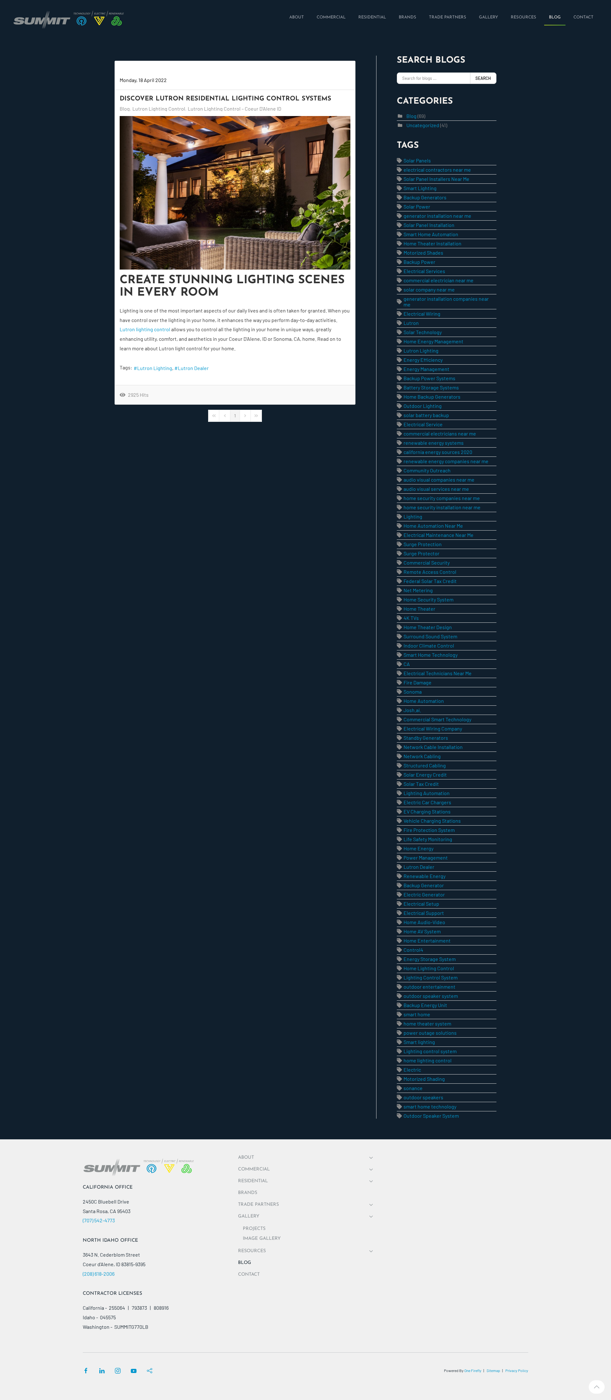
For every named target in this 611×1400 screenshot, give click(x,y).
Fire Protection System (429, 830)
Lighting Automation (427, 793)
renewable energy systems (434, 443)
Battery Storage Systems (431, 387)
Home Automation (424, 701)
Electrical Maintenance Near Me (439, 535)
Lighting (413, 516)
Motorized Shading (424, 1079)
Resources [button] (252, 1251)
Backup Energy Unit (425, 1005)
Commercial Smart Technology (437, 719)
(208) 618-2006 (99, 1274)
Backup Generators (425, 197)
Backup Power (419, 262)
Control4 (413, 950)
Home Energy (418, 848)
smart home (417, 1014)
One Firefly (472, 1370)
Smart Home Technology (431, 655)
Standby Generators (426, 738)
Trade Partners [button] (258, 1204)
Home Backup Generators (432, 397)
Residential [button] (253, 1181)
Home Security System (428, 599)
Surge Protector (421, 553)
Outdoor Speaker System (431, 1116)
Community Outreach (427, 470)
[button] (597, 1387)
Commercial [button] (254, 1169)
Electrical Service (423, 424)
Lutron (411, 323)
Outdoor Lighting (423, 406)
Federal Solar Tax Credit (430, 581)
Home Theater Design (428, 627)
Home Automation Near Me (433, 526)
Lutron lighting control (145, 329)
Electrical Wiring (422, 314)
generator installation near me (437, 216)
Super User (132, 70)
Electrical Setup (421, 904)
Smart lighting (419, 1042)
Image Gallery (262, 1238)
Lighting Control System (431, 977)
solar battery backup (426, 415)
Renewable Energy (425, 876)
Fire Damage (418, 682)
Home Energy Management (433, 341)
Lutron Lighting (154, 368)
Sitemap (493, 1370)
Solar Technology (423, 332)
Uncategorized (422, 125)
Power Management (426, 857)
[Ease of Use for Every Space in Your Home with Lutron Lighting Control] (235, 193)
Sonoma (413, 692)
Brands (247, 1193)
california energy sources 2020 (438, 452)
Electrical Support (424, 913)
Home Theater (419, 609)
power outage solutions (430, 1033)
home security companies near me (442, 498)
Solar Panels (417, 160)
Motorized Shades (423, 253)
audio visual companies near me (439, 480)
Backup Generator (424, 885)
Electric (412, 1070)
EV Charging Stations (427, 811)
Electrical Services (424, 271)
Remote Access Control (430, 572)
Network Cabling (422, 756)
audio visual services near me (436, 489)
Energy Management (426, 369)
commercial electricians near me (440, 433)
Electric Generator (424, 894)
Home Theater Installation (432, 243)
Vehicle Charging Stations (432, 821)
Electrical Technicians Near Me (438, 673)
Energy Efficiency (423, 360)
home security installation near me (442, 507)
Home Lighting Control (429, 968)
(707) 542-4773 (99, 1220)
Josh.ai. (412, 710)
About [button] (246, 1157)
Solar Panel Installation (429, 225)
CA (407, 664)
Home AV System (422, 931)
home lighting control (428, 1060)
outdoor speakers (423, 1097)
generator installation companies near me (446, 301)
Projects (254, 1228)
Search (483, 78)
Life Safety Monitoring (428, 839)
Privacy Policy (516, 1370)
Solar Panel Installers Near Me (436, 179)
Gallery (248, 1216)
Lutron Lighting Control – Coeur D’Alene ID (234, 108)
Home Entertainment (427, 940)
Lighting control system (430, 1051)
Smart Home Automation (431, 234)
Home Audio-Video (424, 922)
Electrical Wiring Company (433, 728)
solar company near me (429, 289)
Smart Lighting (420, 188)
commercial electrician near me (439, 280)
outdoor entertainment (429, 987)
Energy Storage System (430, 959)
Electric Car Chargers (427, 802)
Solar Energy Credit (425, 775)
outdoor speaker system (431, 996)
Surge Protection (423, 544)
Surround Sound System (430, 636)
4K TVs (411, 618)
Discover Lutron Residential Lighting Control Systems (225, 99)
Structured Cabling (425, 765)
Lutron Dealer (193, 368)
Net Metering (418, 590)
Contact (249, 1274)
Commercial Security (427, 562)
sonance (413, 1088)
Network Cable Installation (433, 747)
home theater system (427, 1023)
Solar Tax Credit (421, 784)
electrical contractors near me (437, 170)
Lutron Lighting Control (158, 108)
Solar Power (417, 206)
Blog (125, 108)
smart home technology (430, 1106)
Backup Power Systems (429, 378)
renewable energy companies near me (446, 461)
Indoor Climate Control (429, 645)
